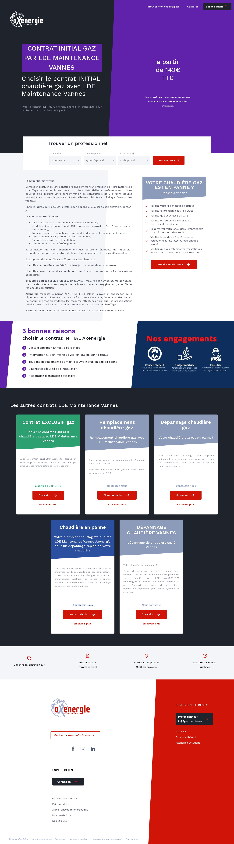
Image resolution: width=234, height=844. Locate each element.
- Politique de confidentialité (105, 839)
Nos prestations (61, 815)
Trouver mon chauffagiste (164, 6)
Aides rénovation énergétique (70, 809)
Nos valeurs (59, 820)
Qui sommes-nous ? (64, 798)
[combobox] (120, 160)
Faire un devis (60, 804)
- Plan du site (131, 839)
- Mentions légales (77, 839)
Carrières (192, 6)
